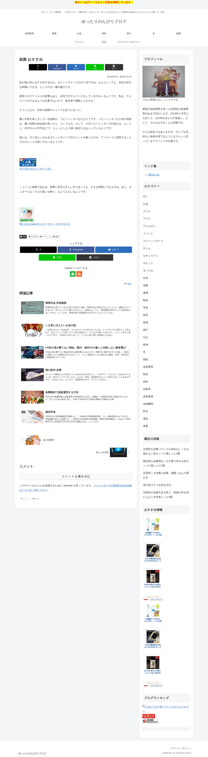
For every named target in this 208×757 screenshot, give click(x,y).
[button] (114, 67)
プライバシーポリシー (180, 748)
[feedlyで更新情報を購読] (73, 274)
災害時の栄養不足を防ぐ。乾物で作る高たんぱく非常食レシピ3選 (166, 494)
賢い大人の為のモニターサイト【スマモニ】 (45, 224)
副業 (57, 237)
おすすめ (34, 237)
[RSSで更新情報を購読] (79, 274)
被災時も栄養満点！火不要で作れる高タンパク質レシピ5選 (166, 463)
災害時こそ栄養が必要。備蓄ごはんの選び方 (166, 475)
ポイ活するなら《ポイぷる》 (35, 168)
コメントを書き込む (76, 476)
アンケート (46, 237)
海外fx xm (153, 174)
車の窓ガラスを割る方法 (157, 485)
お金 (24, 237)
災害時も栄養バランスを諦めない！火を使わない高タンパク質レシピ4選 (166, 451)
